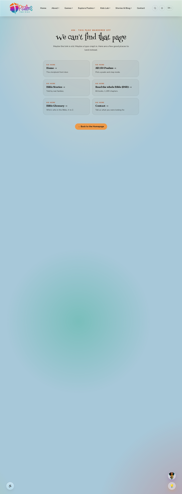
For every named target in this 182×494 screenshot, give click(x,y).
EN (169, 8)
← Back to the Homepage (91, 126)
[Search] (155, 8)
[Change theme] (162, 8)
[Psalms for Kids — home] (21, 8)
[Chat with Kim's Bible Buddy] (172, 476)
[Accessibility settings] (10, 486)
